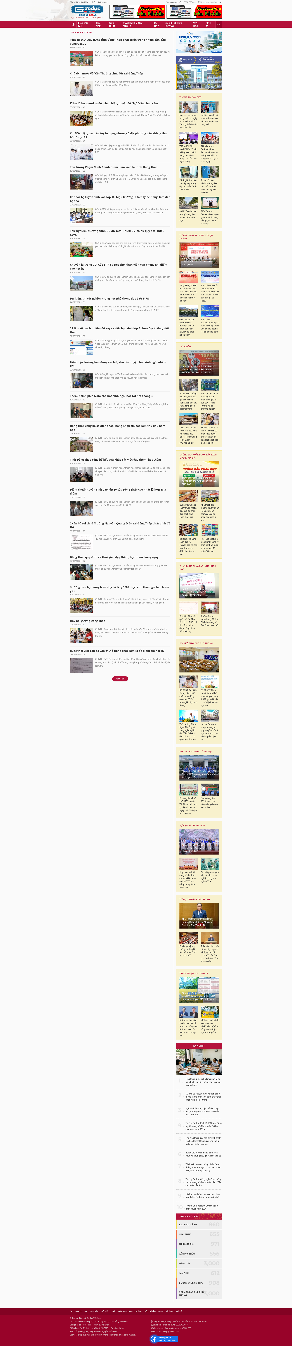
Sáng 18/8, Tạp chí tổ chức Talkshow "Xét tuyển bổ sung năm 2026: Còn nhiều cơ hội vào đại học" (188, 293)
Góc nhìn (112, 24)
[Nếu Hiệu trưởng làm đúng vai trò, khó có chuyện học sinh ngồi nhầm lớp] (81, 380)
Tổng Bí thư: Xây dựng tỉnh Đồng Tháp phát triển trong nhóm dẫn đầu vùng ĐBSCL (118, 41)
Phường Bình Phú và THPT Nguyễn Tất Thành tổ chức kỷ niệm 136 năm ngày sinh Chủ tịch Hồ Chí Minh (188, 806)
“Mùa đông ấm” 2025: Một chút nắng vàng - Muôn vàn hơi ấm (209, 803)
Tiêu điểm (98, 24)
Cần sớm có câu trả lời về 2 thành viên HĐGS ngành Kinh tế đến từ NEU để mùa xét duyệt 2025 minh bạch (199, 996)
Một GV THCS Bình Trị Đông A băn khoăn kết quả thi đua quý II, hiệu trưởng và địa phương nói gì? (209, 401)
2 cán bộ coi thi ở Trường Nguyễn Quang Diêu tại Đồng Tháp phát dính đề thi (120, 525)
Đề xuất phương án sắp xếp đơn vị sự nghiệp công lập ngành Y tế (210, 877)
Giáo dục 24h (83, 24)
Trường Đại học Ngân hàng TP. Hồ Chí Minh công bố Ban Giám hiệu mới (209, 621)
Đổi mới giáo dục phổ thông (196, 643)
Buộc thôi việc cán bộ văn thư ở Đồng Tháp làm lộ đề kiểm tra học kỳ (117, 651)
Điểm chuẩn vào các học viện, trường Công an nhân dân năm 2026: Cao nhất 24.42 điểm (187, 327)
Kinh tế (208, 24)
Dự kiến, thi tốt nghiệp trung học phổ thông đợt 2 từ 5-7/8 (110, 298)
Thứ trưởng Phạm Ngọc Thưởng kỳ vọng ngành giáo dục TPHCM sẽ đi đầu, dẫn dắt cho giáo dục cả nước (187, 732)
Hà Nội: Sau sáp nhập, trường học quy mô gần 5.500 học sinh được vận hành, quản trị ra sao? (209, 732)
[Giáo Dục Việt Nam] (87, 12)
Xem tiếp (120, 679)
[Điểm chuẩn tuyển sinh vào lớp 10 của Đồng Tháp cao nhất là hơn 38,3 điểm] (81, 508)
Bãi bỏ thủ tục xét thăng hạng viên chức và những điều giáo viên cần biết (203, 1154)
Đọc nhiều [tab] (199, 1046)
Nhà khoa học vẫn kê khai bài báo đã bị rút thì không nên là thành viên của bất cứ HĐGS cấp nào (188, 1028)
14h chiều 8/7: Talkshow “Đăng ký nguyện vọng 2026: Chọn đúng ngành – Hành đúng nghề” (210, 325)
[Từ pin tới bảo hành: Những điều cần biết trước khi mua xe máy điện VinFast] (210, 172)
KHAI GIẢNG (185, 1234)
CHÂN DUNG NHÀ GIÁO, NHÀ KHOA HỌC (197, 568)
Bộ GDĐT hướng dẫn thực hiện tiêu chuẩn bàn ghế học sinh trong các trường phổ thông (198, 666)
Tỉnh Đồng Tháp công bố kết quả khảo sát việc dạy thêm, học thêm (115, 459)
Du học (156, 24)
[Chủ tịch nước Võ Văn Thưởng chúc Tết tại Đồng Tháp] (81, 88)
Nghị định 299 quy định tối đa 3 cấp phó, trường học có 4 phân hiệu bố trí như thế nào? (203, 1111)
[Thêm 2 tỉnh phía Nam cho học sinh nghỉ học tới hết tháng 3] (81, 410)
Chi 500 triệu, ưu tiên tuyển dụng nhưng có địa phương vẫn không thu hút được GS (118, 135)
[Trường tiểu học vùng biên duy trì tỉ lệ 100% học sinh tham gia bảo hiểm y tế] (81, 605)
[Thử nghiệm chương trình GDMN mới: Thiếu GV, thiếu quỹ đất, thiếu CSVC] (81, 249)
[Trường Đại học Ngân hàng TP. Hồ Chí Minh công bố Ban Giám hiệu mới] (210, 607)
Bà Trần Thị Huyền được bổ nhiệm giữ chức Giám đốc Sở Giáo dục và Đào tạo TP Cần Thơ (198, 592)
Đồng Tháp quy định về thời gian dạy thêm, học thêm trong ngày (114, 557)
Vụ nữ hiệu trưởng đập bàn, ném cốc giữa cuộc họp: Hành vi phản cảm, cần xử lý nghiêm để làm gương (188, 401)
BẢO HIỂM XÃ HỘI (188, 1224)
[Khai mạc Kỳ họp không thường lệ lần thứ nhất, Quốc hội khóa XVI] (188, 938)
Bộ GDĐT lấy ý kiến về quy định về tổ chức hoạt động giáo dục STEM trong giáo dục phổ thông (188, 698)
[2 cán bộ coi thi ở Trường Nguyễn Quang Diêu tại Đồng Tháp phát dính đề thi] (81, 542)
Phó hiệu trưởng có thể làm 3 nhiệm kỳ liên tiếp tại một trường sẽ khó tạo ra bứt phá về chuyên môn (203, 1141)
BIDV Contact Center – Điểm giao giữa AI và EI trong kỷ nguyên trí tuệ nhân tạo (210, 217)
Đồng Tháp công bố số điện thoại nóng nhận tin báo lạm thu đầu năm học (117, 428)
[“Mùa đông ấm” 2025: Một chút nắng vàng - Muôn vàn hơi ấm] (210, 790)
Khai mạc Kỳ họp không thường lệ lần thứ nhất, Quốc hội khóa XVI (188, 951)
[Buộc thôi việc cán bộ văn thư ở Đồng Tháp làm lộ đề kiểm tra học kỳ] (81, 665)
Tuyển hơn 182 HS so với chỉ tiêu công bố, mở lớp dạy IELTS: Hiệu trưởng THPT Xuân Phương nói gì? (188, 435)
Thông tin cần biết (190, 97)
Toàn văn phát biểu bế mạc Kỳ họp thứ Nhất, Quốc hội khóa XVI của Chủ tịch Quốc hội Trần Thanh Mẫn (210, 954)
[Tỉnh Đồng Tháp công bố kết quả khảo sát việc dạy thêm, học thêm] (81, 474)
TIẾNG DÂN (185, 346)
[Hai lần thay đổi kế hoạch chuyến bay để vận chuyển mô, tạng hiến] (210, 107)
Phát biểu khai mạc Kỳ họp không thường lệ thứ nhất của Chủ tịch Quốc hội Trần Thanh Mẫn (197, 922)
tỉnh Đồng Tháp (81, 32)
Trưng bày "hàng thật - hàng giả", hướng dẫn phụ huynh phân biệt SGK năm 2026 (199, 481)
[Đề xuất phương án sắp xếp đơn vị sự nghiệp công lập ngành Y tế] (210, 864)
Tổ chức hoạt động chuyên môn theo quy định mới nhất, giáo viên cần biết (203, 1195)
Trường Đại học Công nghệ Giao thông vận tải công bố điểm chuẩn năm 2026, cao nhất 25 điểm (204, 1182)
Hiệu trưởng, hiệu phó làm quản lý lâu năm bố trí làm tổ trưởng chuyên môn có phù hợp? (203, 1082)
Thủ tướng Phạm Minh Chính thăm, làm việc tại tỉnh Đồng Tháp (113, 167)
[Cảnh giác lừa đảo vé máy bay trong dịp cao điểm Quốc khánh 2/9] (188, 172)
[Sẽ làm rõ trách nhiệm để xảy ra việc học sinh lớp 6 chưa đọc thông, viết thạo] (81, 347)
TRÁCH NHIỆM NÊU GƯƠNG (193, 973)
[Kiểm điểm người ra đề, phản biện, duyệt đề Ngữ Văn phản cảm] (81, 118)
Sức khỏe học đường (173, 24)
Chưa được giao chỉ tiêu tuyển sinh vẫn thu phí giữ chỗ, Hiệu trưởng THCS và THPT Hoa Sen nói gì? (198, 369)
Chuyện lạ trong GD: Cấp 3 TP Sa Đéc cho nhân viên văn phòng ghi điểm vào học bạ (118, 266)
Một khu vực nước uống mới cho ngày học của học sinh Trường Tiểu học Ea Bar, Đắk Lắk (188, 121)
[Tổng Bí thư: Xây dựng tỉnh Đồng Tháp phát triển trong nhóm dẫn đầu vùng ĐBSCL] (81, 58)
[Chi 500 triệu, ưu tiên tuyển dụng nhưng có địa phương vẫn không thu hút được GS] (81, 152)
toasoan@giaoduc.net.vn (211, 2)
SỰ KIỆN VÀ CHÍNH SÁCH (192, 825)
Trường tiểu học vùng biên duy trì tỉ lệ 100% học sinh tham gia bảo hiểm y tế (119, 589)
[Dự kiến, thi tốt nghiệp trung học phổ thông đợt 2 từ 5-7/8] (81, 313)
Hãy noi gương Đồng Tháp (87, 621)
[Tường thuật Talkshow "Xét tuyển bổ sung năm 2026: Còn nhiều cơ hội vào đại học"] (199, 255)
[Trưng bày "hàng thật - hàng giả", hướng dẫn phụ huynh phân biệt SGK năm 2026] (199, 474)
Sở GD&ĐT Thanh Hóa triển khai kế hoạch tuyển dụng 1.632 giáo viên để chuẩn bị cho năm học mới (209, 698)
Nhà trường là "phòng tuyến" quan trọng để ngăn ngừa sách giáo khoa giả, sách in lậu (210, 512)
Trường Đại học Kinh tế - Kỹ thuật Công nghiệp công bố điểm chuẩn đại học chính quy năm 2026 (204, 1126)
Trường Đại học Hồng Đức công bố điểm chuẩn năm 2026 (202, 1207)
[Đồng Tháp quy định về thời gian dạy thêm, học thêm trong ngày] (81, 572)
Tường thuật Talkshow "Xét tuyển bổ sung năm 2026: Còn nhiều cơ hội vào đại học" (199, 261)
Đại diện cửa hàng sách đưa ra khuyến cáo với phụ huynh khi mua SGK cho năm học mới (188, 546)
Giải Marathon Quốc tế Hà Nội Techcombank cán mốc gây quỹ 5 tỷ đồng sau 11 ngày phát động (209, 154)
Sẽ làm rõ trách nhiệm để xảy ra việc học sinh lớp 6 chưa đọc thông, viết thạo (119, 330)
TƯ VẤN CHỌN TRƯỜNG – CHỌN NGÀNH (196, 237)
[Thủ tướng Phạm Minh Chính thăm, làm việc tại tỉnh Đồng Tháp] (81, 182)
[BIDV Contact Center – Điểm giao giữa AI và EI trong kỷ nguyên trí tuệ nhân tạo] (210, 203)
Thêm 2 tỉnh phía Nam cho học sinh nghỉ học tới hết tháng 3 (111, 396)
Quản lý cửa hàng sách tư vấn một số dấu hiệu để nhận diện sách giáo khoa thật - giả (188, 511)
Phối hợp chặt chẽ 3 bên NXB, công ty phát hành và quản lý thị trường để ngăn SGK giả (210, 545)
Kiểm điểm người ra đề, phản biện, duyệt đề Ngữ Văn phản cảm (114, 103)
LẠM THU (184, 1273)
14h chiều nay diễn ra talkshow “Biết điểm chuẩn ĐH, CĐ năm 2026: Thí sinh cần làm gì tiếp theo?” (210, 293)
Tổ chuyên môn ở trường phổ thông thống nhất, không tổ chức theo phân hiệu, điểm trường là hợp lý (203, 1167)
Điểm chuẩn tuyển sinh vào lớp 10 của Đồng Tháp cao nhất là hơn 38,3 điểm (118, 491)
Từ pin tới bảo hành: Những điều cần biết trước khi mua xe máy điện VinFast (209, 186)
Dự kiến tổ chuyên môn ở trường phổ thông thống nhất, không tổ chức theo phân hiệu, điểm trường (203, 1097)
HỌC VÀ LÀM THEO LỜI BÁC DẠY (195, 751)
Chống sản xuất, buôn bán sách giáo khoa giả (198, 456)
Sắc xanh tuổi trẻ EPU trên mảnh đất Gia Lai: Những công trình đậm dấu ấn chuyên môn (199, 774)
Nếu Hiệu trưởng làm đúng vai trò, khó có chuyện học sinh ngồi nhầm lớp (118, 364)
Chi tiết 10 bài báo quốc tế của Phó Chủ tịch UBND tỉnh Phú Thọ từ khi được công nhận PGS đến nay (188, 624)
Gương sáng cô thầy (191, 1282)
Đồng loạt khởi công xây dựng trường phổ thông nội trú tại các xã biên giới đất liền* (198, 848)
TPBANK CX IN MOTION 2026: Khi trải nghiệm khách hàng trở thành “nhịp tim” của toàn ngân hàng (188, 154)
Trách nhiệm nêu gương (133, 24)
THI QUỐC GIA (186, 1244)
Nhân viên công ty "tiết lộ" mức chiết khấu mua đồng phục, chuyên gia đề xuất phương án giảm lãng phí (210, 435)
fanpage (163, 1339)
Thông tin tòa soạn (100, 2)
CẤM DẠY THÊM (187, 1253)
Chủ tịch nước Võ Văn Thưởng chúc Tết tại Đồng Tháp (106, 73)
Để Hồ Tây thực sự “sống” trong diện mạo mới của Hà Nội (188, 216)
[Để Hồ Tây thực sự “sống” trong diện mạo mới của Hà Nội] (188, 203)
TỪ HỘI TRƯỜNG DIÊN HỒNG (194, 899)
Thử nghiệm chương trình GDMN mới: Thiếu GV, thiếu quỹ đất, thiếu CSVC (117, 233)
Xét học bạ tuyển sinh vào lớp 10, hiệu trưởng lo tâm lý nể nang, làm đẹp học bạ (120, 199)
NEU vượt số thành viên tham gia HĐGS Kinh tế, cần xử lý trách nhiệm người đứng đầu (210, 1026)
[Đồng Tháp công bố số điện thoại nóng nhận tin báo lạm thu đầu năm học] (81, 444)
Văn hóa (195, 24)
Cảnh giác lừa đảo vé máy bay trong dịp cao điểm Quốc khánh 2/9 (188, 185)
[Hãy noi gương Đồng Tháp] (81, 635)
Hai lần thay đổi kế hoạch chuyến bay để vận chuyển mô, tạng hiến (209, 120)
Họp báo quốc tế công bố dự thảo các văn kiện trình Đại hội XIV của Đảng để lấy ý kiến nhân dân (187, 880)
